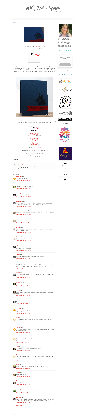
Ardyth (18, 236)
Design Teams (33, 18)
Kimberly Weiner (35, 144)
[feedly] (70, 50)
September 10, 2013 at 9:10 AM (23, 180)
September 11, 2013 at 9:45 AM (23, 360)
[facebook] (62, 50)
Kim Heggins (19, 389)
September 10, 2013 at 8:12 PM (23, 303)
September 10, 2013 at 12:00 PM (23, 232)
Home (26, 18)
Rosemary (18, 193)
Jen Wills (35, 137)
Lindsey (18, 372)
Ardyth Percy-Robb (34, 138)
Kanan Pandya (19, 337)
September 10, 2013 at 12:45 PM (23, 250)
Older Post (54, 408)
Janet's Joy (19, 176)
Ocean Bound (31, 166)
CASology (36, 46)
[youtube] (68, 50)
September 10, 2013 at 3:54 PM (23, 277)
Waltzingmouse (38, 166)
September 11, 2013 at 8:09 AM (23, 350)
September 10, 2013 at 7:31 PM (23, 295)
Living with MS (56, 18)
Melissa (18, 227)
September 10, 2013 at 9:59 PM (23, 313)
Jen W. (17, 364)
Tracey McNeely (32, 135)
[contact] (65, 52)
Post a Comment (18, 405)
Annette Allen (19, 219)
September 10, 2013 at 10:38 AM (23, 206)
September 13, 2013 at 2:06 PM (23, 384)
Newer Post (16, 408)
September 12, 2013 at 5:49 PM (23, 376)
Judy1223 (18, 397)
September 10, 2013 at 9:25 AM (23, 188)
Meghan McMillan (35, 142)
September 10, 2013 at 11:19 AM (23, 222)
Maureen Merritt (34, 140)
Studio (40, 18)
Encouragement (25, 166)
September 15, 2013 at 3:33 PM (23, 402)
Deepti (39, 147)
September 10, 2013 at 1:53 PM (23, 258)
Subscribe (65, 64)
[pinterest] (64, 50)
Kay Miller (18, 308)
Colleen (18, 290)
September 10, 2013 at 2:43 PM (23, 268)
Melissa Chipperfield (34, 133)
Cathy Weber (19, 354)
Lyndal (18, 184)
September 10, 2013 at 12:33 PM (23, 240)
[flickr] (66, 50)
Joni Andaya (19, 201)
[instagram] (60, 50)
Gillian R (18, 254)
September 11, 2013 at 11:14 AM (23, 368)
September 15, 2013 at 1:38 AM (23, 392)
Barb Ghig (18, 327)
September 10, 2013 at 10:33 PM (23, 342)
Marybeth (18, 299)
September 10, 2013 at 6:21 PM (23, 285)
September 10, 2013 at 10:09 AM (23, 196)
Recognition (47, 18)
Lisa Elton (18, 282)
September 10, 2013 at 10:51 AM (23, 214)
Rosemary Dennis (35, 134)
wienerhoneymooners (21, 210)
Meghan (18, 272)
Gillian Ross (35, 143)
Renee (17, 380)
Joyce (17, 245)
